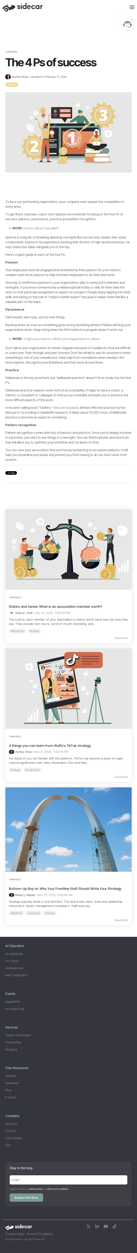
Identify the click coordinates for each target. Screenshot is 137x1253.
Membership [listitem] (17, 631)
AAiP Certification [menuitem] (16, 975)
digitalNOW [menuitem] (12, 1001)
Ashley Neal (23, 752)
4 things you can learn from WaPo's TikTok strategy (50, 745)
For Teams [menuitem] (12, 961)
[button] (132, 7)
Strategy (11, 84)
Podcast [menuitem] (10, 1076)
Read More (121, 638)
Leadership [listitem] (33, 913)
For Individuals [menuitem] (14, 954)
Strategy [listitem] (34, 631)
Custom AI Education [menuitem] (18, 1035)
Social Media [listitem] (32, 770)
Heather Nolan (20, 76)
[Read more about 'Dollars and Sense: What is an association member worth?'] (68, 549)
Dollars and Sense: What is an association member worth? (55, 606)
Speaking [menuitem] (11, 1049)
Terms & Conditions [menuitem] (39, 1234)
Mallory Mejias (25, 895)
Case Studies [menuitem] (13, 1138)
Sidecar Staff (24, 613)
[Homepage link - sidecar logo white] (18, 1228)
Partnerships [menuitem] (13, 1042)
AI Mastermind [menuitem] (14, 968)
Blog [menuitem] (8, 1090)
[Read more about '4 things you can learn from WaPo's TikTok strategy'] (68, 688)
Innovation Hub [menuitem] (14, 1009)
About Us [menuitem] (11, 1124)
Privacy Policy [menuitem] (15, 1234)
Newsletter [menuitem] (12, 1083)
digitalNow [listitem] (16, 913)
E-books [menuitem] (10, 1097)
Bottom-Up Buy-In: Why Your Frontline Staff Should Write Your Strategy (65, 888)
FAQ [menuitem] (7, 1145)
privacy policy (35, 1189)
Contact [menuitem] (10, 1131)
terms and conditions (57, 1189)
